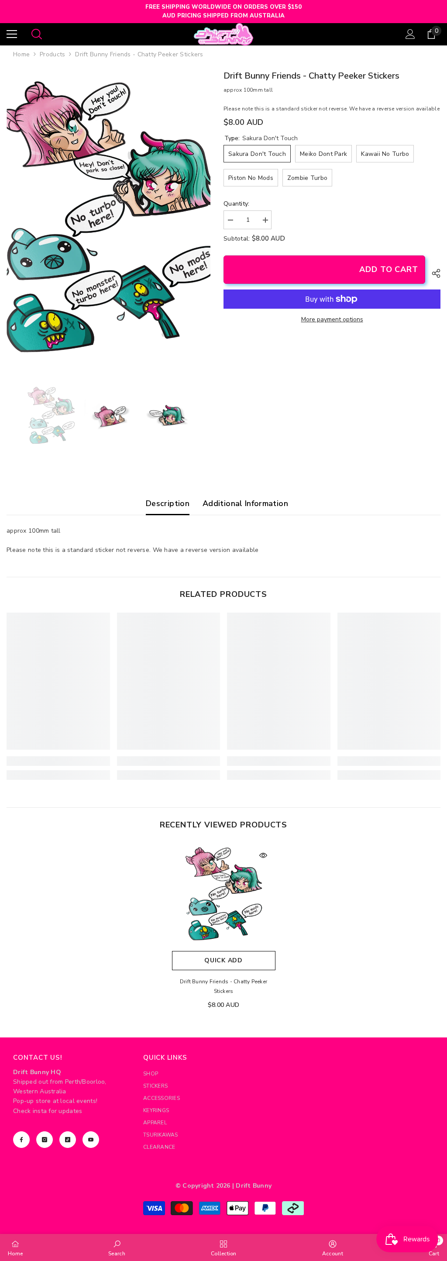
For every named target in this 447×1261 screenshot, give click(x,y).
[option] (108, 220)
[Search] (36, 34)
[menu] (12, 34)
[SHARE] (432, 273)
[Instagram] (44, 1139)
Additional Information (245, 503)
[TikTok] (67, 1139)
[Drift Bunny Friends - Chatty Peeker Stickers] (223, 895)
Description (167, 503)
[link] (58, 761)
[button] (9, 416)
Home (21, 54)
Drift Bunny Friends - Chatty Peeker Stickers (223, 986)
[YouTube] (91, 1139)
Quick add (223, 960)
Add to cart (388, 269)
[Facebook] (21, 1139)
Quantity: (237, 204)
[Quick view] (263, 855)
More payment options (332, 319)
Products (52, 54)
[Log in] (410, 34)
